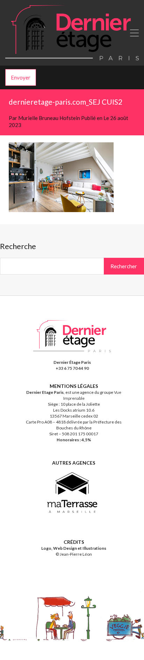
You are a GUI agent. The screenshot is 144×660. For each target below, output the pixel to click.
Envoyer (20, 77)
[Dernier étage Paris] (72, 57)
